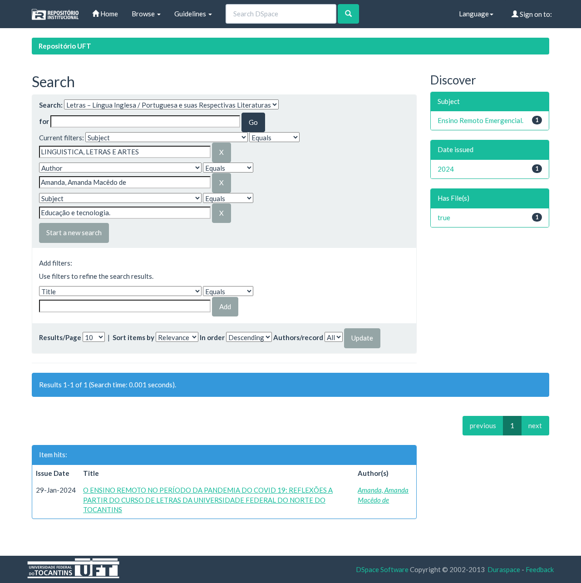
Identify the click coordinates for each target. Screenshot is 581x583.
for (44, 121)
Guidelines (190, 14)
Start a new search (74, 232)
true (444, 217)
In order (212, 337)
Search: (51, 105)
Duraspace (503, 569)
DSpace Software (382, 569)
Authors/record (298, 337)
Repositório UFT (65, 46)
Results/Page (60, 337)
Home (108, 14)
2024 (446, 169)
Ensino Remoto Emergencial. (480, 120)
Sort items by (133, 337)
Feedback (540, 569)
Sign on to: (535, 14)
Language (474, 14)
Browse (144, 14)
